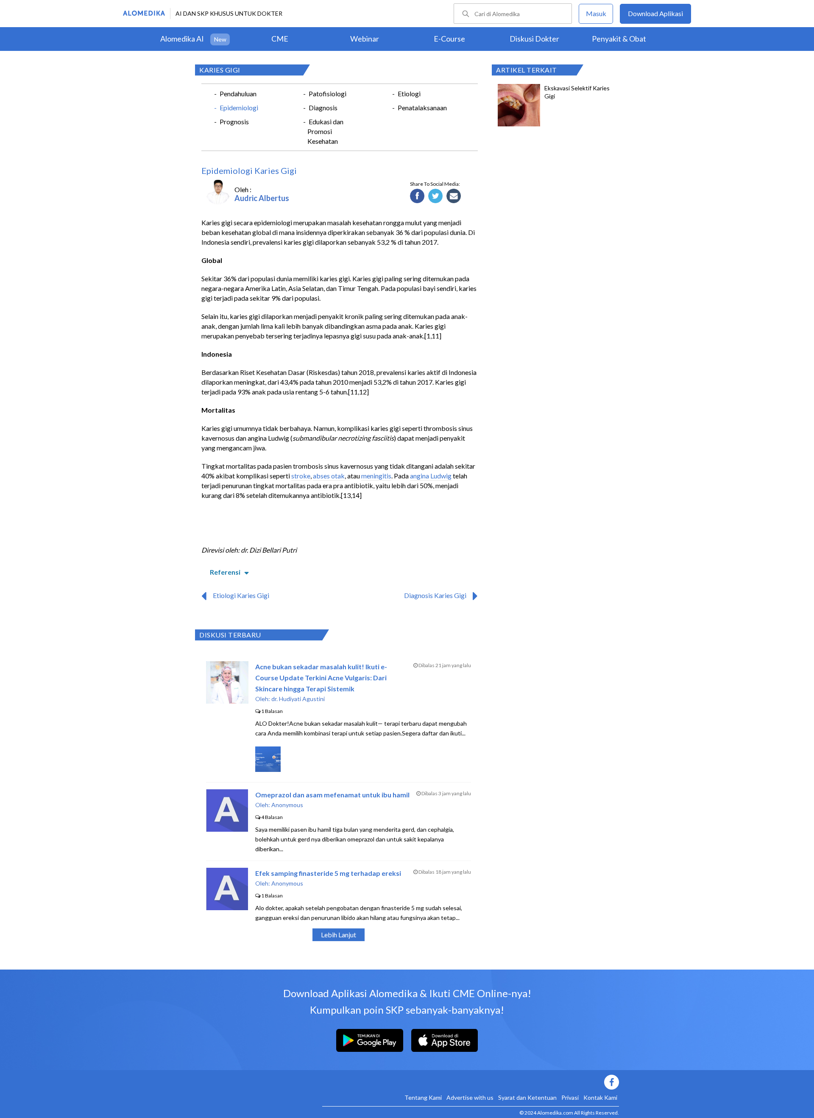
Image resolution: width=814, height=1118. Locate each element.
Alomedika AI (182, 38)
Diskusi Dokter (534, 38)
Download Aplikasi (655, 13)
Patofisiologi (327, 93)
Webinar (364, 38)
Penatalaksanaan (422, 107)
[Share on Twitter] (435, 196)
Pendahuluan (238, 93)
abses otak (329, 476)
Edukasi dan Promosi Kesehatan (325, 131)
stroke (300, 476)
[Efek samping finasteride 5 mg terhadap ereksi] (227, 907)
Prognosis (234, 121)
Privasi (570, 1097)
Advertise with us (469, 1097)
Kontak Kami (600, 1097)
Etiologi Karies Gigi (241, 595)
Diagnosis (323, 107)
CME (279, 38)
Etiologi (409, 93)
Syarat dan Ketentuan (527, 1097)
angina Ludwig (431, 476)
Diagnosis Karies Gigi (435, 595)
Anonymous (287, 804)
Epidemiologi (239, 107)
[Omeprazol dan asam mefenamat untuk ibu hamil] (227, 829)
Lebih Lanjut (338, 935)
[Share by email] (453, 196)
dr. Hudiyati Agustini (298, 698)
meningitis (376, 476)
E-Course (449, 38)
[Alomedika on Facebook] (470, 1082)
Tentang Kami (423, 1097)
